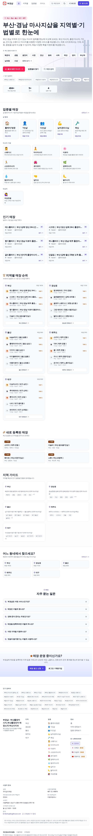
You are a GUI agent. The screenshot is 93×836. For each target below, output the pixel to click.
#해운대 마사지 (63, 692)
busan (10, 230)
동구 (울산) (26, 515)
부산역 (82, 55)
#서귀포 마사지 (60, 705)
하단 (65, 55)
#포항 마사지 (69, 701)
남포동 (7, 61)
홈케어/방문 (18, 230)
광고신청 (85, 3)
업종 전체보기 (75, 730)
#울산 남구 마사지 (21, 705)
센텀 (16, 55)
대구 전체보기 (23, 417)
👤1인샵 (51, 727)
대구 (9, 379)
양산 (51, 497)
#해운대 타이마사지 (25, 80)
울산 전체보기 (23, 370)
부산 (9, 285)
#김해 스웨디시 (32, 701)
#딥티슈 (77, 80)
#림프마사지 (66, 80)
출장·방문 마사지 (14, 69)
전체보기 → (85, 113)
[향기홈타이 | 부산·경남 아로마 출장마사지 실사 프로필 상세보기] (24, 244)
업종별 (34, 3)
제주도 (54, 332)
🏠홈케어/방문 (54, 723)
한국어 (75, 743)
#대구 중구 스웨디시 (79, 697)
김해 (71, 497)
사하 (57, 55)
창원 (61, 497)
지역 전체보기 (75, 727)
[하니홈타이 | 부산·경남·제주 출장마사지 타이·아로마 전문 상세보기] (68, 244)
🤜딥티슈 (52, 767)
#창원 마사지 (20, 701)
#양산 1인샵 (58, 701)
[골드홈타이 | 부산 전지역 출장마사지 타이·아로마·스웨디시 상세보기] (24, 257)
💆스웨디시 (52, 741)
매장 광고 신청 (35, 668)
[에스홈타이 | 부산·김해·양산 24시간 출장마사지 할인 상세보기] (24, 230)
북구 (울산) (35, 515)
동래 (49, 55)
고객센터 (27, 832)
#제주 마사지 (49, 705)
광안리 (24, 55)
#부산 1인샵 (37, 692)
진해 (66, 497)
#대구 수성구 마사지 (64, 697)
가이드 (42, 3)
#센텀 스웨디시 (76, 692)
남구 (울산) (9, 515)
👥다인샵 (52, 730)
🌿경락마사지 (53, 759)
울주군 (8, 518)
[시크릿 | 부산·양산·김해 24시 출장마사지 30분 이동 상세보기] (68, 230)
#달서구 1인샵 (8, 701)
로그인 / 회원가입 (55, 668)
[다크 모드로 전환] (64, 3)
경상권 (54, 285)
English (78, 752)
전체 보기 (26, 61)
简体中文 (78, 756)
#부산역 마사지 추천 (48, 697)
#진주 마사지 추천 (45, 701)
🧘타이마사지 (53, 745)
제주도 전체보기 (67, 370)
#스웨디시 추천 (22, 709)
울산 (9, 332)
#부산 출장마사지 (50, 692)
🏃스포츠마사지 (54, 752)
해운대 (7, 55)
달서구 (16, 536)
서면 (33, 55)
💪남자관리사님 (54, 734)
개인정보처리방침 (9, 832)
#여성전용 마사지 (74, 705)
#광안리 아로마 (41, 80)
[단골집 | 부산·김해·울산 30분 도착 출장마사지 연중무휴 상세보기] (68, 257)
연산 (41, 55)
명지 (73, 55)
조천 (70, 515)
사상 (16, 61)
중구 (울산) (18, 515)
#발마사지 (87, 80)
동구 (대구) (30, 536)
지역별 (25, 3)
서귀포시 (58, 515)
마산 (56, 497)
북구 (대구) (39, 536)
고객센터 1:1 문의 (30, 814)
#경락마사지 (54, 80)
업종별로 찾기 (33, 69)
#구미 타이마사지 (81, 701)
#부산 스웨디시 (9, 80)
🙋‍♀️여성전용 (52, 774)
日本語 (77, 748)
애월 (65, 515)
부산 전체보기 (23, 323)
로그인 (73, 3)
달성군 (23, 536)
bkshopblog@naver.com (13, 814)
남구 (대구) (9, 536)
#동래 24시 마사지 (33, 697)
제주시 (52, 515)
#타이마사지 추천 (9, 709)
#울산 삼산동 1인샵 (35, 705)
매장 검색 (50, 69)
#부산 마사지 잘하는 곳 (11, 692)
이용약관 (19, 832)
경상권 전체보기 (67, 323)
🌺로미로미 (52, 756)
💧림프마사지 (53, 763)
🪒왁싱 (51, 737)
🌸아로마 (52, 748)
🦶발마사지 (52, 770)
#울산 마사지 (8, 705)
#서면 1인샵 (20, 697)
